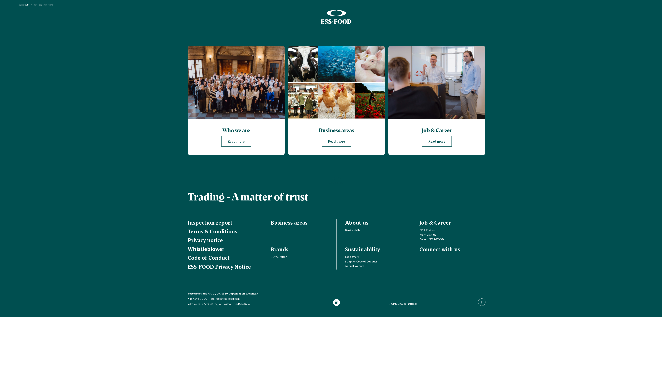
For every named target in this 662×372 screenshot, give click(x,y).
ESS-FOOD (23, 5)
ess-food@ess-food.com (225, 298)
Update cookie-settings (402, 303)
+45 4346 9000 (197, 298)
